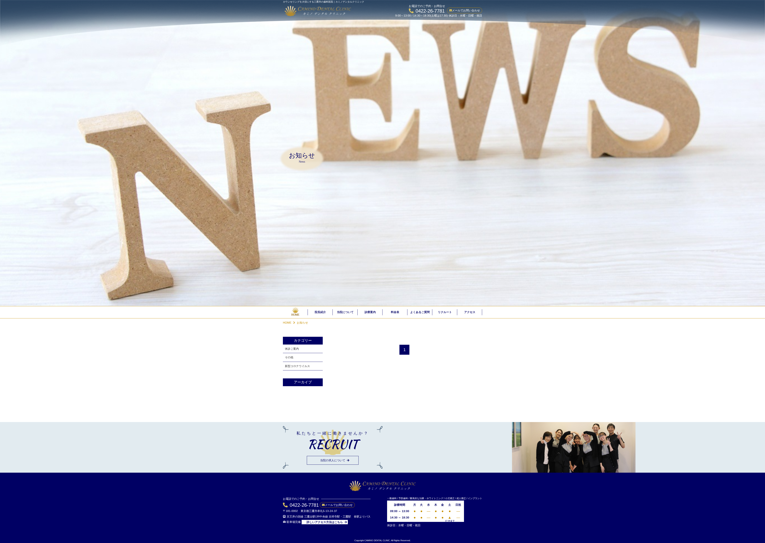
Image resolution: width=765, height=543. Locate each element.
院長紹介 (320, 312)
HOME (295, 314)
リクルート (445, 312)
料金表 (395, 312)
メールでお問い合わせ (466, 10)
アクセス (469, 312)
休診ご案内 (292, 348)
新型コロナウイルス (297, 366)
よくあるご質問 (420, 312)
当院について (345, 312)
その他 (289, 357)
